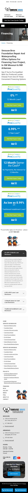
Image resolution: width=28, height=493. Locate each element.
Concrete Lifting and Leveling (11, 330)
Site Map (16, 485)
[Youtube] (18, 457)
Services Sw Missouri (9, 323)
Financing (6, 386)
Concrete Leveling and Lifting (11, 354)
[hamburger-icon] (2, 26)
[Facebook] (14, 457)
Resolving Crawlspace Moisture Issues (11, 378)
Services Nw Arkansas (10, 347)
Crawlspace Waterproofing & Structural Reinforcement (11, 374)
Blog (4, 388)
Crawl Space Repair (8, 332)
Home (3, 43)
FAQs (4, 395)
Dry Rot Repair (7, 337)
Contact (5, 399)
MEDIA (5, 393)
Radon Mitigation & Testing (10, 342)
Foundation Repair (8, 328)
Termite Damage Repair (9, 339)
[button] (14, 253)
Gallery (5, 390)
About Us (6, 397)
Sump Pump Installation (9, 335)
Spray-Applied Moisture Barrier (11, 344)
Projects (6, 371)
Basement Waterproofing (10, 325)
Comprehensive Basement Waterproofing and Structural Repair (12, 382)
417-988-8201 (15, 232)
